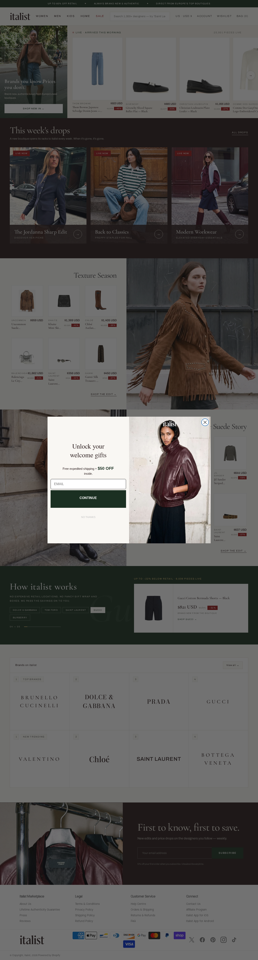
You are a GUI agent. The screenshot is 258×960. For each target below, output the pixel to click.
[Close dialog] (205, 422)
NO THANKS (88, 517)
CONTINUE (88, 498)
